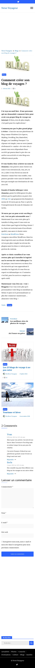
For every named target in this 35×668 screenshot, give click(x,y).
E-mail (4, 522)
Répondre (10, 460)
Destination (6, 655)
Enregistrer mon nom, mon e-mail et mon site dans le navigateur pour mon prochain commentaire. (16, 544)
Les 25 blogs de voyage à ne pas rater (16, 368)
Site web (4, 532)
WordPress (15, 234)
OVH (3, 199)
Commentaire (7, 487)
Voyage (9, 305)
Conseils (21, 651)
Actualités (5, 651)
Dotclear (4, 234)
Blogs (4, 75)
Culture (15, 655)
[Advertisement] (17, 30)
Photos (13, 651)
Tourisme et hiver (12, 412)
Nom (3, 513)
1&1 (9, 199)
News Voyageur (9, 7)
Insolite (29, 655)
